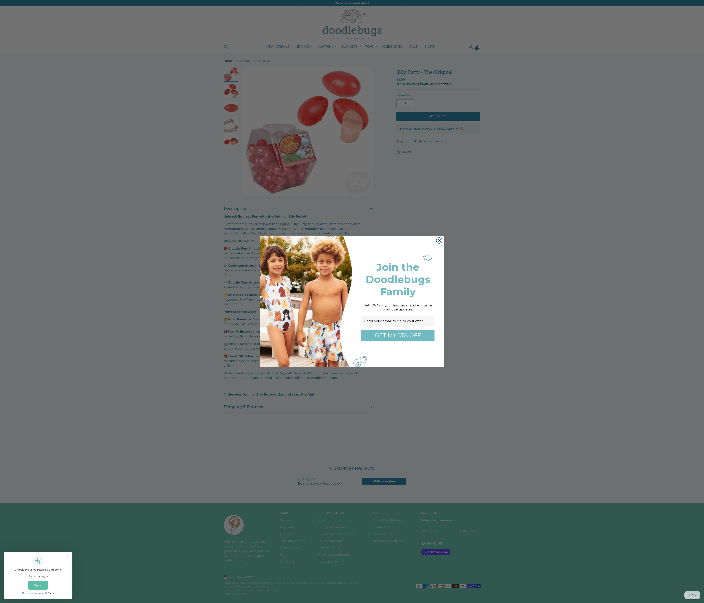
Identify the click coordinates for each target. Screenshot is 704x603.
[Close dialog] (439, 240)
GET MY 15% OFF (398, 335)
